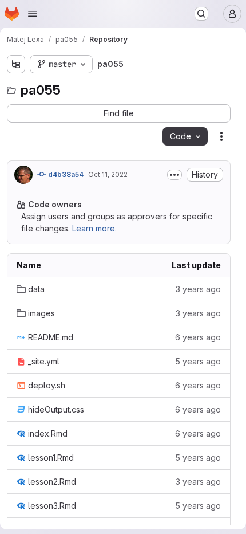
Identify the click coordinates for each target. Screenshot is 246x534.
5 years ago (198, 361)
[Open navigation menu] (32, 14)
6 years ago (198, 337)
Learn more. (94, 228)
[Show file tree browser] (16, 64)
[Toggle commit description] (174, 175)
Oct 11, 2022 (108, 174)
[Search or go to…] (201, 14)
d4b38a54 (65, 174)
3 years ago (198, 289)
